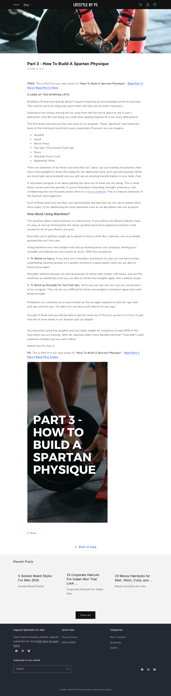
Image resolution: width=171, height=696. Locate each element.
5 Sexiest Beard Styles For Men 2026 (35, 578)
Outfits (114, 647)
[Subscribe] (67, 669)
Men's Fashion (118, 637)
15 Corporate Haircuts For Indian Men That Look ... (83, 579)
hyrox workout (97, 191)
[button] (27, 4)
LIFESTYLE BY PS (75, 689)
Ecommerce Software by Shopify (97, 689)
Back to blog (87, 547)
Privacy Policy (69, 637)
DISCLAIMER (69, 642)
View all (85, 615)
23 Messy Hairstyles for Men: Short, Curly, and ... (134, 578)
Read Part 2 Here (47, 88)
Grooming (115, 642)
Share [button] (33, 533)
